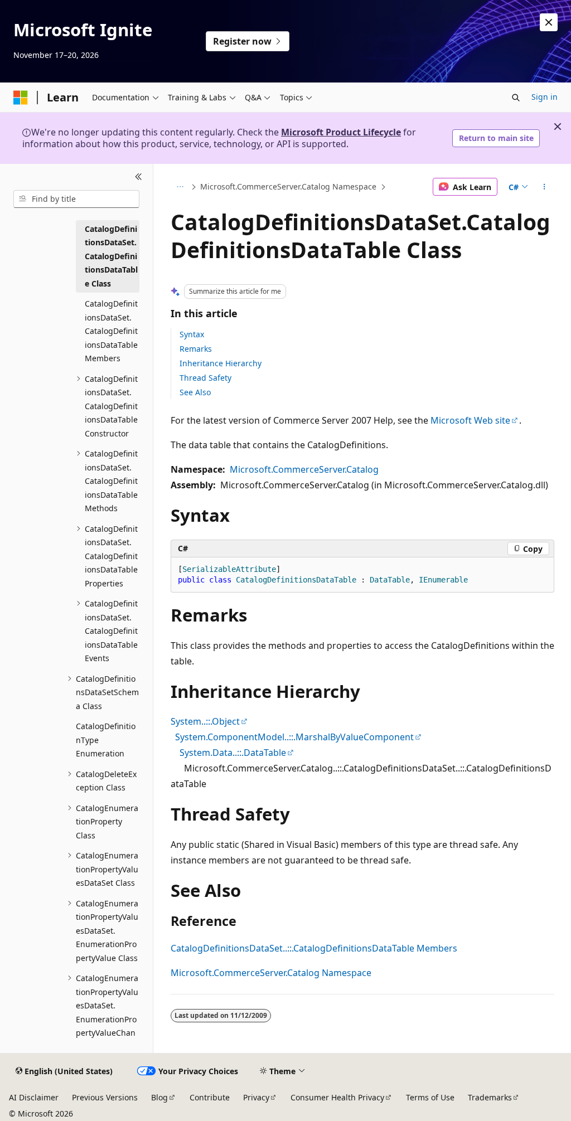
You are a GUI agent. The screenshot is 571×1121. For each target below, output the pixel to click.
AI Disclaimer (34, 1097)
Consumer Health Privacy (337, 1097)
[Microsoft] (20, 97)
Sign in (544, 96)
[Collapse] (138, 177)
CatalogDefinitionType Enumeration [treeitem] (106, 740)
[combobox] (76, 199)
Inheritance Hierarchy (221, 363)
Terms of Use (430, 1097)
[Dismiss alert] (549, 22)
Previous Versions (105, 1097)
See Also (195, 392)
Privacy (256, 1097)
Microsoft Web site (470, 420)
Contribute (210, 1097)
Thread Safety (205, 377)
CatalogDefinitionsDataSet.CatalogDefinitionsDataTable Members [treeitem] (111, 330)
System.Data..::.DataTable (233, 752)
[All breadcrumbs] (180, 187)
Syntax (192, 334)
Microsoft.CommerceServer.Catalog (304, 469)
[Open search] (516, 98)
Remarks (196, 348)
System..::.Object (205, 721)
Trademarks (490, 1097)
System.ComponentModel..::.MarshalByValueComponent (294, 737)
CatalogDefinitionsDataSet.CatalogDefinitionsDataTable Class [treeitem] (111, 256)
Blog (159, 1097)
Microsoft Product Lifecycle (341, 132)
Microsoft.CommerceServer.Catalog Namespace (288, 186)
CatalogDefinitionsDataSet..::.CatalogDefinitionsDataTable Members (314, 948)
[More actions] (544, 187)
